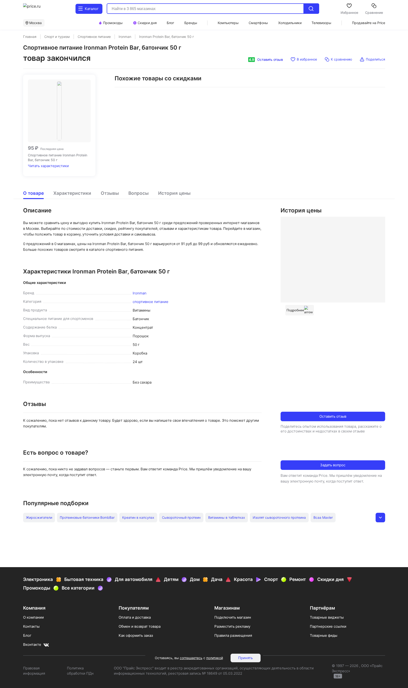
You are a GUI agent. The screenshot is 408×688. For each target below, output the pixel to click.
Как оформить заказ (136, 635)
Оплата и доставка (135, 617)
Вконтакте (32, 644)
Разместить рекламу (232, 626)
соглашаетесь (191, 658)
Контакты (31, 626)
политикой (214, 658)
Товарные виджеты (327, 617)
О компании (33, 617)
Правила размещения (233, 635)
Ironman (139, 293)
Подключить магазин (232, 617)
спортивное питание (150, 301)
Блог (27, 635)
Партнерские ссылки (328, 626)
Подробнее (295, 310)
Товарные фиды (323, 635)
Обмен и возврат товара (140, 626)
